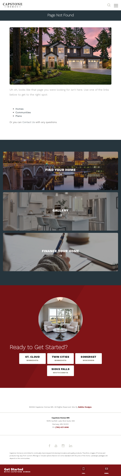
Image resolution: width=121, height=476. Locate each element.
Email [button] (106, 473)
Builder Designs (84, 407)
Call (83, 473)
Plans (18, 116)
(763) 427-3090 (62, 427)
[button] (109, 5)
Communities (23, 112)
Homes (19, 108)
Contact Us (28, 122)
